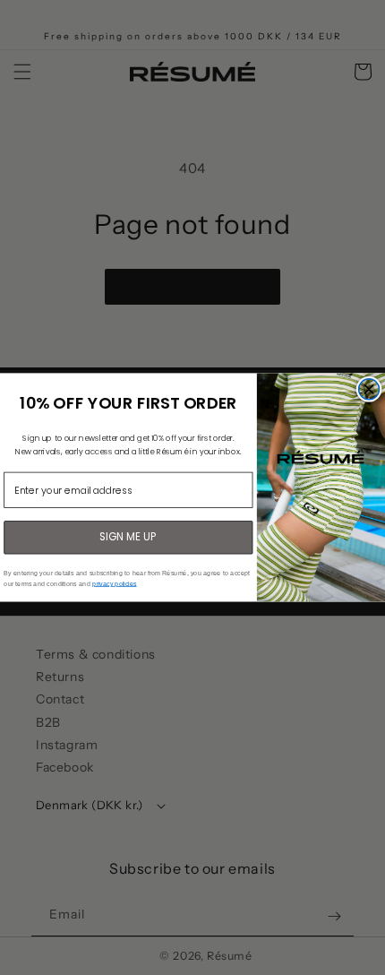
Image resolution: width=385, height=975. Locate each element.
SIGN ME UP (128, 538)
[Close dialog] (369, 389)
